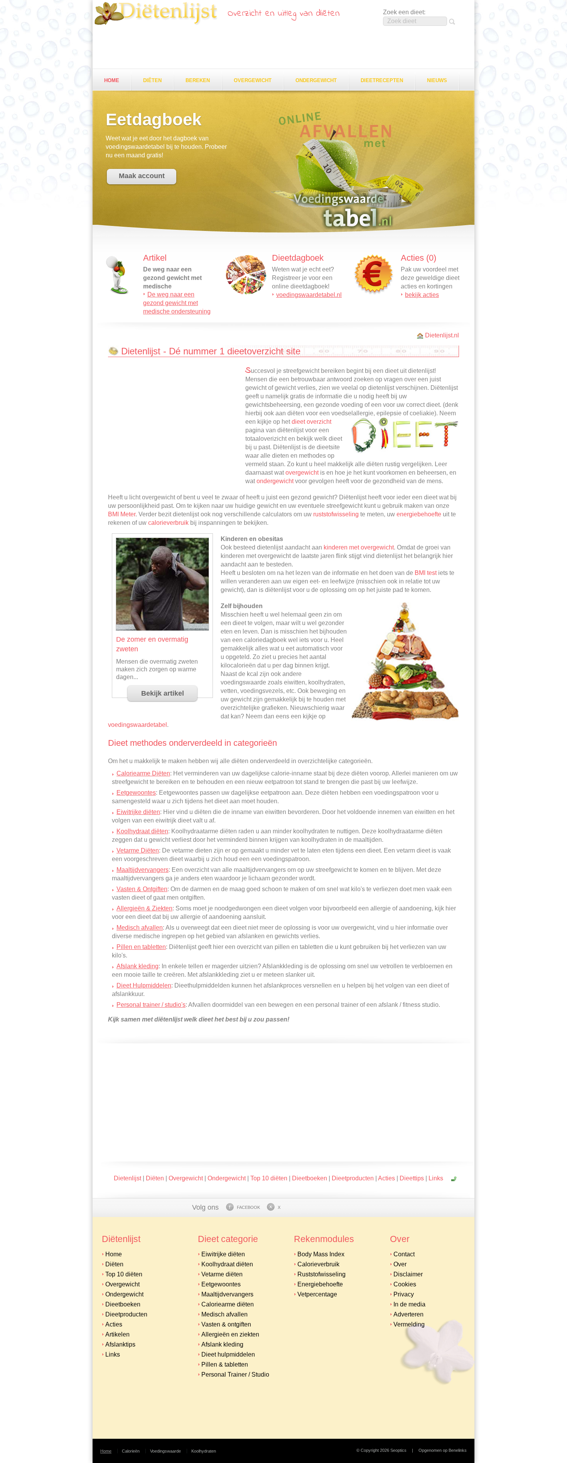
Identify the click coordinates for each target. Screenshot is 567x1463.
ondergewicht (275, 481)
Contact (404, 1254)
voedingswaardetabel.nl (309, 295)
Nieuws (437, 80)
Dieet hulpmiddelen (228, 1354)
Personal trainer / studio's (151, 1004)
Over (400, 1264)
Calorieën (131, 1451)
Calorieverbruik (318, 1264)
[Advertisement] (283, 47)
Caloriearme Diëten (143, 773)
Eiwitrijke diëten (138, 812)
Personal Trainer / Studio (235, 1374)
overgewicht (302, 472)
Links (436, 1178)
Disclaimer (408, 1274)
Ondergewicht (316, 80)
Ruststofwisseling (321, 1274)
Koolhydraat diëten (142, 831)
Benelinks (458, 1450)
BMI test (426, 573)
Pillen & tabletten (224, 1364)
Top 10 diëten (268, 1178)
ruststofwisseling (336, 514)
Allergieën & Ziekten (144, 908)
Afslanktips (120, 1344)
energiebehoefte (419, 514)
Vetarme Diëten (137, 850)
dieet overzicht (311, 421)
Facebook (248, 1207)
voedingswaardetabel (137, 724)
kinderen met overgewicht (359, 547)
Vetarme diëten (222, 1274)
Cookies (404, 1284)
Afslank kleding (137, 966)
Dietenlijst (155, 13)
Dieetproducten (353, 1178)
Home (111, 80)
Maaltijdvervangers (142, 869)
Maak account (142, 176)
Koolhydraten (203, 1451)
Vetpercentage (317, 1294)
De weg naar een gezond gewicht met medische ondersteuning (177, 303)
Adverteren (408, 1314)
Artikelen (117, 1334)
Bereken (198, 80)
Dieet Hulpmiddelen (143, 985)
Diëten (152, 80)
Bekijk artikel (162, 693)
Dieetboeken (309, 1178)
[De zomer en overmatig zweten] (162, 628)
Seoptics (398, 1450)
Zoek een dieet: (404, 12)
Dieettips (412, 1178)
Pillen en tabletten (141, 947)
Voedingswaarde (165, 1451)
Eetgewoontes (136, 792)
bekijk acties (422, 295)
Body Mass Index (320, 1254)
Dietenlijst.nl (442, 335)
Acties (386, 1178)
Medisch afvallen (139, 927)
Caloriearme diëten (227, 1304)
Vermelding (409, 1324)
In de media (409, 1304)
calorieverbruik (168, 522)
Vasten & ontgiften (226, 1324)
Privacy (403, 1294)
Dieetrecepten (382, 80)
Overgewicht (253, 80)
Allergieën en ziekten (230, 1334)
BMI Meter (121, 514)
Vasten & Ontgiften (141, 889)
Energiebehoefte (320, 1284)
